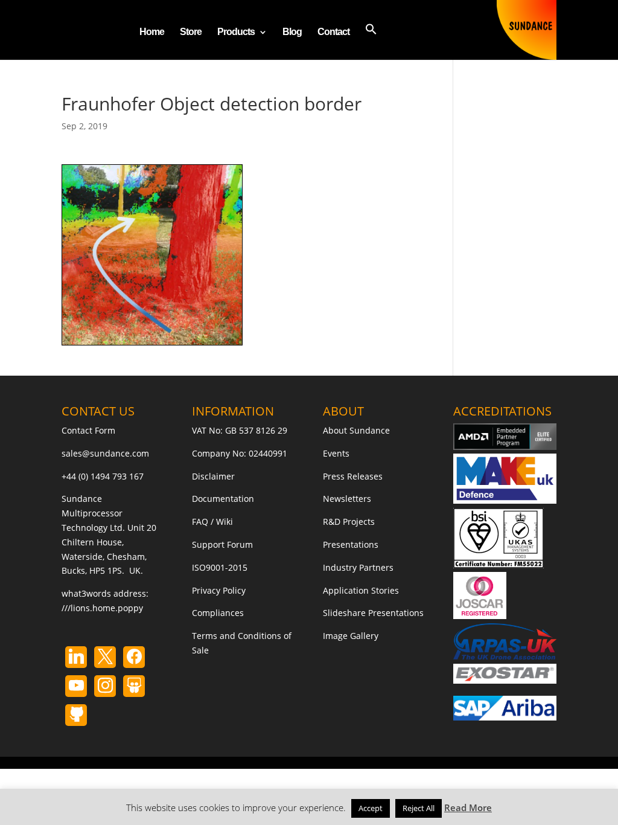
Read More (468, 807)
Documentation (223, 498)
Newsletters (347, 498)
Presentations (350, 544)
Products (236, 32)
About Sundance (356, 430)
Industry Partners (358, 567)
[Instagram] (76, 686)
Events (336, 453)
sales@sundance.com (105, 453)
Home (151, 32)
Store (191, 32)
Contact (333, 32)
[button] (371, 41)
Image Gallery (350, 635)
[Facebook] (133, 657)
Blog (292, 32)
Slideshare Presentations (373, 612)
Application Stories (361, 590)
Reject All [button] (419, 808)
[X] (105, 657)
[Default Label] (76, 657)
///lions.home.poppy (102, 608)
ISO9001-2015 (219, 567)
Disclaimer (213, 476)
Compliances (218, 612)
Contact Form (88, 430)
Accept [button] (370, 808)
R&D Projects (349, 521)
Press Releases (353, 476)
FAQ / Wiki (212, 521)
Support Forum (222, 544)
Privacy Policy (219, 590)
